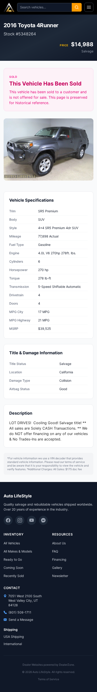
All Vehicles (12, 543)
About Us (59, 543)
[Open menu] (88, 7)
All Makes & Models (18, 551)
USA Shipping (14, 636)
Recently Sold (14, 576)
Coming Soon (13, 568)
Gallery (57, 568)
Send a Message (21, 619)
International (13, 644)
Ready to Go (13, 559)
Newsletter (60, 576)
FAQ (55, 551)
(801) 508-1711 (20, 612)
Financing (59, 559)
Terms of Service (48, 679)
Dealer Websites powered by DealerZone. (49, 664)
